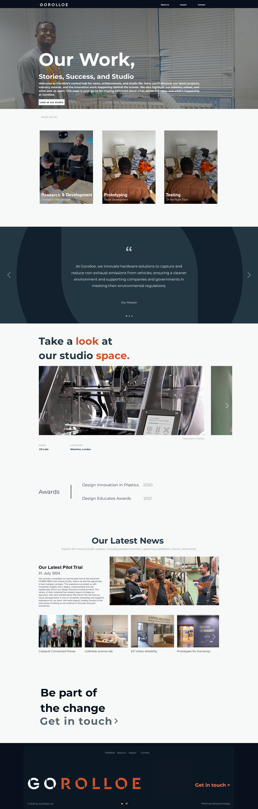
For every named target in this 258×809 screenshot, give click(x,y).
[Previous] (8, 275)
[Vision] (129, 316)
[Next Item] (227, 406)
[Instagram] (126, 803)
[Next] (249, 275)
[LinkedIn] (122, 803)
